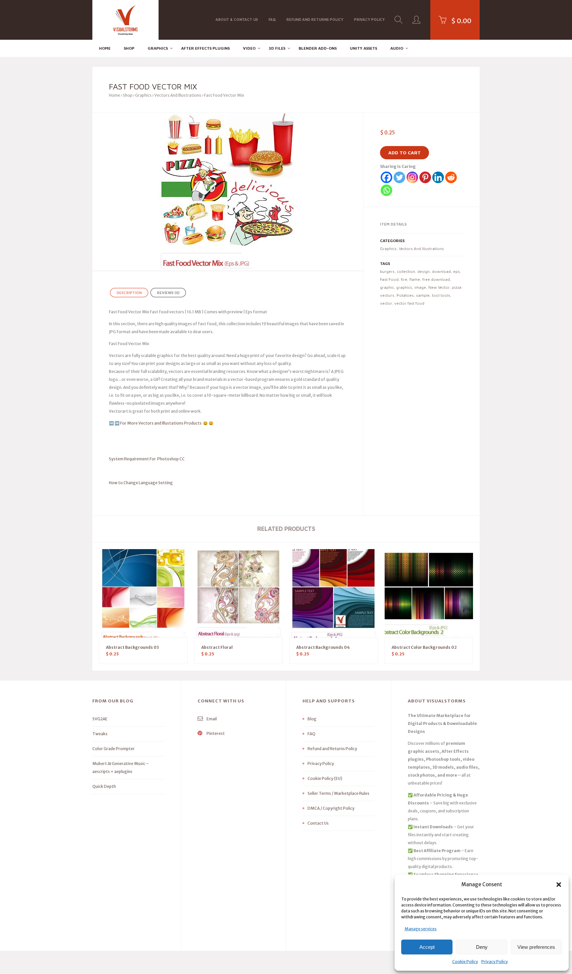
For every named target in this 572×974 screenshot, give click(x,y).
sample (423, 295)
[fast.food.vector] (227, 192)
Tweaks (100, 733)
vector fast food (409, 303)
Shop (129, 48)
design (423, 271)
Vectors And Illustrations (177, 95)
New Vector (439, 287)
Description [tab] (129, 292)
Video (249, 48)
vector (386, 303)
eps (456, 271)
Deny (482, 947)
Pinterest (215, 733)
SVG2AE (100, 718)
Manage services (421, 928)
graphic (387, 287)
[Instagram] (412, 177)
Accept (427, 947)
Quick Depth (104, 786)
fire (404, 279)
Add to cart (404, 152)
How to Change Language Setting (152, 482)
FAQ (272, 19)
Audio (396, 48)
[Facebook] (386, 177)
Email (211, 718)
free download (436, 279)
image (420, 287)
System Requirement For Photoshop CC (147, 458)
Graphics (158, 48)
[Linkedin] (438, 177)
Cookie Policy (465, 961)
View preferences (536, 947)
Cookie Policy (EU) (325, 778)
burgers (387, 271)
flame (414, 279)
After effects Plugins (205, 48)
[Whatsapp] (386, 190)
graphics (404, 287)
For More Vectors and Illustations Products (161, 423)
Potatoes (405, 295)
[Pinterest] (425, 177)
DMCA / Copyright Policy (331, 808)
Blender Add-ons (318, 48)
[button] (558, 884)
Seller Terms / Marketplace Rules (338, 793)
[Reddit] (451, 177)
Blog (312, 718)
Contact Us (318, 823)
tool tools (441, 295)
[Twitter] (399, 177)
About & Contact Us (236, 19)
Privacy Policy (494, 961)
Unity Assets (363, 48)
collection (406, 271)
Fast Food (389, 279)
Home (105, 48)
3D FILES (277, 48)
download (441, 271)
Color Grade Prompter (113, 748)
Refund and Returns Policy (314, 19)
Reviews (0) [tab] (168, 292)
